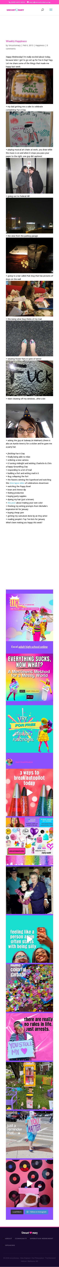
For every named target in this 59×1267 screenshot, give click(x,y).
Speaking (10, 1245)
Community (21, 1238)
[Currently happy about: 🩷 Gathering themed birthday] (29, 1085)
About (8, 1238)
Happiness (40, 45)
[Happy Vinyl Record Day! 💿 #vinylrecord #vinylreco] (29, 1183)
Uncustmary (29, 1232)
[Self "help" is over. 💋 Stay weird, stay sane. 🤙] (29, 939)
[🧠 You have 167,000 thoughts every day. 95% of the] (29, 792)
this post (12, 502)
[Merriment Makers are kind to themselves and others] (29, 1134)
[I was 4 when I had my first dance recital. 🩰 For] (29, 890)
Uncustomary (15, 45)
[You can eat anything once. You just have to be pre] (29, 1037)
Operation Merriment (41, 1238)
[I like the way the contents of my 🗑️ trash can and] (29, 988)
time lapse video (17, 483)
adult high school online (33, 646)
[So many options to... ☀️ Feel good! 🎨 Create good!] (29, 841)
